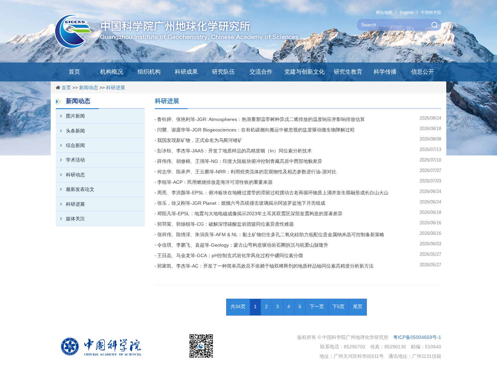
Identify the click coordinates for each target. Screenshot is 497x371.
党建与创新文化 (304, 72)
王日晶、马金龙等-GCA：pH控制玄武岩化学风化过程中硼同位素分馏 (230, 255)
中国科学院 (431, 12)
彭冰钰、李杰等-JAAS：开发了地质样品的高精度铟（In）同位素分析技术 (234, 150)
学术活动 (75, 160)
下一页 (317, 306)
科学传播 (385, 72)
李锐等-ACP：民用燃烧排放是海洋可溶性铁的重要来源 (215, 182)
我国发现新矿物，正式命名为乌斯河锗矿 (199, 140)
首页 (74, 72)
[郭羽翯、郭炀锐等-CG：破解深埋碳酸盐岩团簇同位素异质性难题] (156, 224)
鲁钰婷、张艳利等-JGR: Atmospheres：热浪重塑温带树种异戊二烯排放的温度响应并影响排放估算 (261, 119)
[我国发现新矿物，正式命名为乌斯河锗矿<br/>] (156, 140)
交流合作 (261, 72)
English (406, 12)
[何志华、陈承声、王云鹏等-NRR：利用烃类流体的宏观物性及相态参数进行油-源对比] (156, 171)
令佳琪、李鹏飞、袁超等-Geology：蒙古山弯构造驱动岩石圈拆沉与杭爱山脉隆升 (242, 245)
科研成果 (186, 72)
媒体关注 (75, 218)
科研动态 (75, 174)
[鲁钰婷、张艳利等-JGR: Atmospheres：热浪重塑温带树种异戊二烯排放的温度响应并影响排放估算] (156, 119)
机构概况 (111, 72)
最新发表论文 (80, 189)
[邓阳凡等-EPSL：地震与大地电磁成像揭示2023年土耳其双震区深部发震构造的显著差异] (156, 213)
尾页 (357, 306)
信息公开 (422, 72)
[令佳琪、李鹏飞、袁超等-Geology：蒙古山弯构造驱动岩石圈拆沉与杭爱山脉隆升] (156, 245)
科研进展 (115, 87)
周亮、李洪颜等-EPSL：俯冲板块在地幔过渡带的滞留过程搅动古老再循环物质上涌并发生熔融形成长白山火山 (272, 192)
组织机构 (149, 72)
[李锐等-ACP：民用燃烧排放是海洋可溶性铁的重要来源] (156, 182)
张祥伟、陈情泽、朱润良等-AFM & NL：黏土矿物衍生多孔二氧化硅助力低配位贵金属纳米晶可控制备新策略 (270, 234)
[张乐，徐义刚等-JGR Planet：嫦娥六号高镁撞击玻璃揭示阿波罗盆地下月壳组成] (156, 203)
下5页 (338, 306)
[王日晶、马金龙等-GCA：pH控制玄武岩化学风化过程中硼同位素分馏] (156, 255)
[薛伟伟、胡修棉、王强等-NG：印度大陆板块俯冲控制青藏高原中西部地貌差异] (156, 161)
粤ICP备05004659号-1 (417, 337)
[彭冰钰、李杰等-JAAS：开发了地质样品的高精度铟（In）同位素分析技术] (156, 150)
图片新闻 (75, 116)
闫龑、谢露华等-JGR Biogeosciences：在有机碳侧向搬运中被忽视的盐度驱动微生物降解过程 (256, 129)
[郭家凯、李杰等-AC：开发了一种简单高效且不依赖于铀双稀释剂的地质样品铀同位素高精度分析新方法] (156, 266)
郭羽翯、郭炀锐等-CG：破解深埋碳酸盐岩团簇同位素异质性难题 (225, 224)
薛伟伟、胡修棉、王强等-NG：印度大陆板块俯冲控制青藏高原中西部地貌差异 (239, 161)
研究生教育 (348, 72)
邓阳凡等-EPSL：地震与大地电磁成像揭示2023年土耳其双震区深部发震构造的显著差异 (249, 213)
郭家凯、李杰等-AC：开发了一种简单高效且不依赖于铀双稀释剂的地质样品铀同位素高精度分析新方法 (265, 266)
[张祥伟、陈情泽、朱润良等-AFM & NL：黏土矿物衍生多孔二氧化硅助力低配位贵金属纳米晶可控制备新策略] (156, 234)
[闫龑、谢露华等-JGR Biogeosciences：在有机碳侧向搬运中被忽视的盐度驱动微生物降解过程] (156, 129)
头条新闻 (75, 130)
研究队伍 (223, 72)
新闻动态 (88, 87)
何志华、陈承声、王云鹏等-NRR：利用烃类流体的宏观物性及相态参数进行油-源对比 (246, 171)
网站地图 (384, 12)
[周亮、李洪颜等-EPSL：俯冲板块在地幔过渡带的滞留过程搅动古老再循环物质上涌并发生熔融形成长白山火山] (156, 192)
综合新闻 (75, 145)
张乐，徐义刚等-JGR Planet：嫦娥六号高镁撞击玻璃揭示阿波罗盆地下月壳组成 (241, 203)
